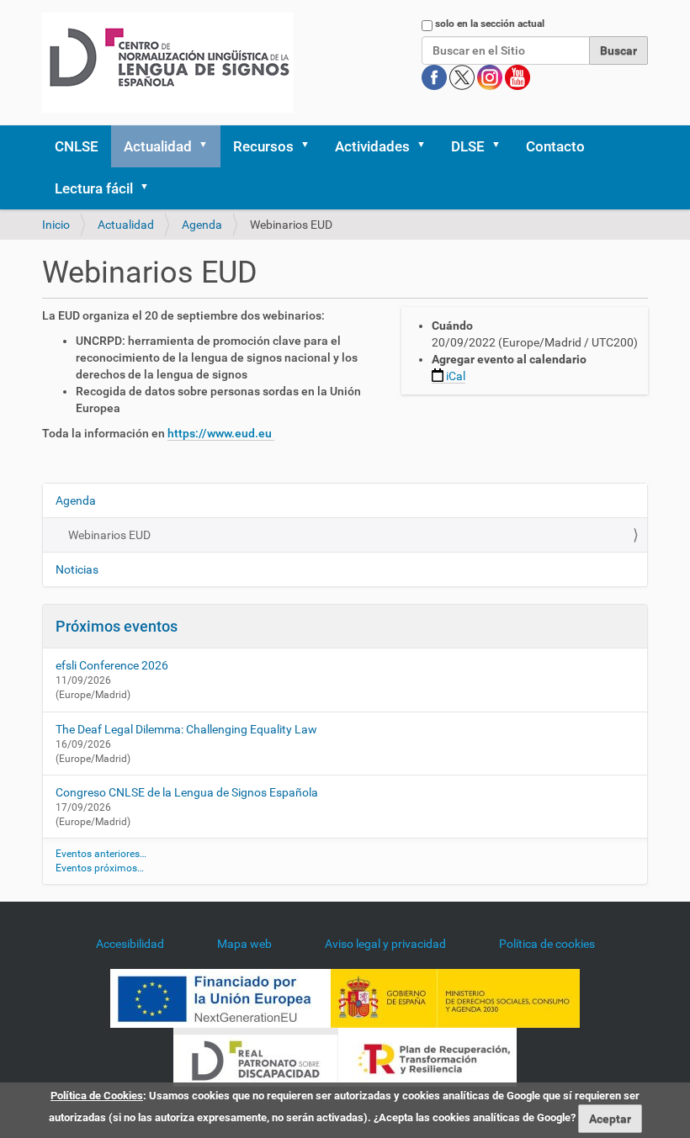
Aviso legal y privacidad (385, 943)
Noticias (77, 569)
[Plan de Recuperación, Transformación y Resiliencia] (427, 1056)
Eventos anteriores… (101, 854)
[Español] (168, 63)
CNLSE (76, 146)
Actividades (372, 146)
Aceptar (610, 1118)
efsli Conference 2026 (112, 665)
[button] (208, 146)
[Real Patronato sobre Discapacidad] (255, 1056)
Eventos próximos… (100, 868)
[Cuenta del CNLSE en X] (463, 76)
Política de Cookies (96, 1095)
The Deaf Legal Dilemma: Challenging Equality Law (186, 729)
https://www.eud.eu (220, 433)
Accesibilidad (130, 943)
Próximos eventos (117, 626)
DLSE (468, 146)
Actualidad (158, 146)
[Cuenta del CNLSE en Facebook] (435, 76)
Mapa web (244, 943)
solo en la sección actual (489, 23)
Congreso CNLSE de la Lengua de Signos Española (187, 792)
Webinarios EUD (109, 535)
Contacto (555, 146)
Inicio (56, 224)
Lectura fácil (94, 188)
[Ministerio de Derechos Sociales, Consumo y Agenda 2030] (455, 997)
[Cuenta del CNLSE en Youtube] (517, 76)
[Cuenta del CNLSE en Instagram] (491, 76)
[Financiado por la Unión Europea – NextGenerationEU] (220, 997)
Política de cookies (547, 943)
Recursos (263, 146)
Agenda (202, 224)
